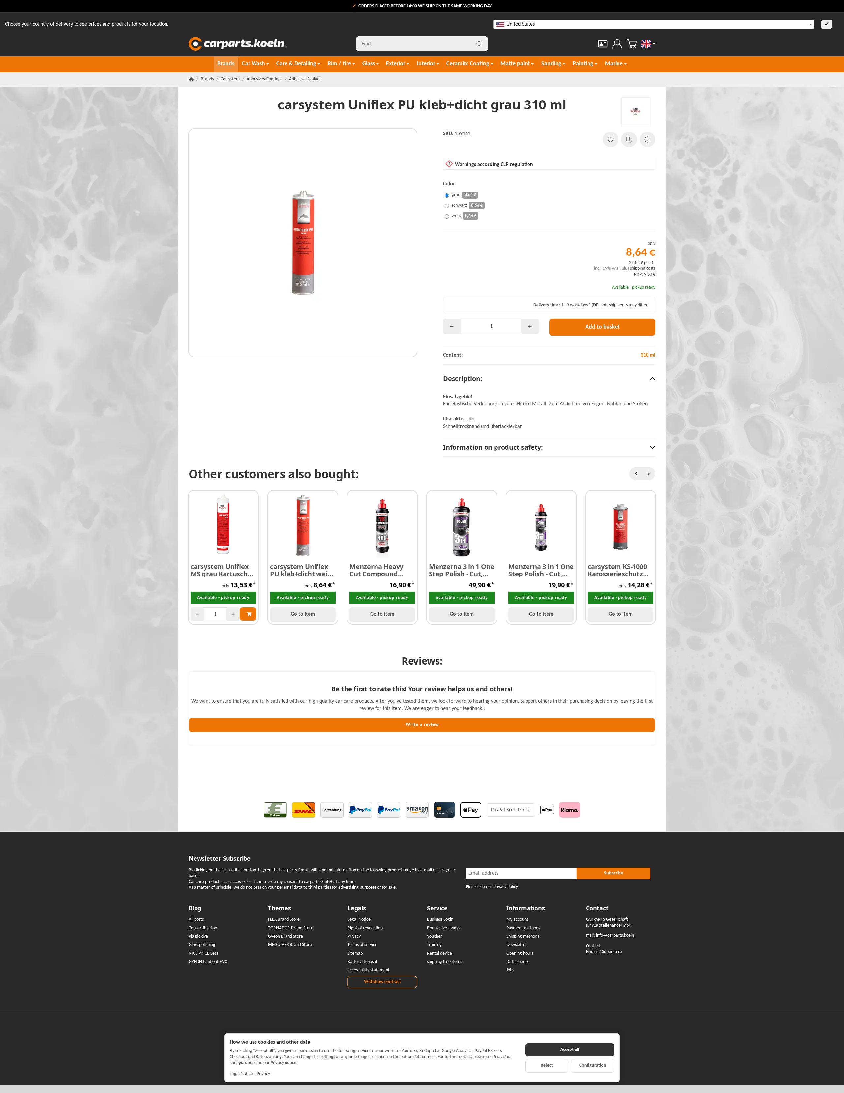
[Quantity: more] (530, 326)
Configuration (592, 1065)
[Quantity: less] (452, 326)
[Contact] (602, 44)
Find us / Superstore (604, 952)
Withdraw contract (382, 982)
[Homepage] (191, 79)
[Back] (636, 473)
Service (437, 908)
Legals (356, 908)
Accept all (569, 1050)
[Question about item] (647, 139)
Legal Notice (241, 1074)
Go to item (303, 614)
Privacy (263, 1074)
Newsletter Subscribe (220, 858)
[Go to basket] (631, 44)
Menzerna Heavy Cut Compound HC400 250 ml (376, 570)
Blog (195, 908)
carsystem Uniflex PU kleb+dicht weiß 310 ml (301, 570)
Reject (547, 1065)
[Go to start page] (238, 44)
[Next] (648, 473)
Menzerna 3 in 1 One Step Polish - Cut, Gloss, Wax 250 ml (541, 570)
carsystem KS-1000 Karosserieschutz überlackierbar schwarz (617, 570)
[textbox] (654, 24)
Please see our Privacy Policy (492, 887)
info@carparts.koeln (615, 935)
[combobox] (653, 24)
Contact (597, 908)
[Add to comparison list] (629, 139)
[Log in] (617, 44)
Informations (525, 908)
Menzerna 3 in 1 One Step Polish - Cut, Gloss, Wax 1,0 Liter (461, 570)
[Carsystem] (635, 111)
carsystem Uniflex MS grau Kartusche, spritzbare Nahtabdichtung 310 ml (222, 570)
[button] (549, 379)
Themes (279, 908)
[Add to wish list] (610, 139)
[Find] (479, 43)
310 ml (648, 355)
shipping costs (642, 268)
